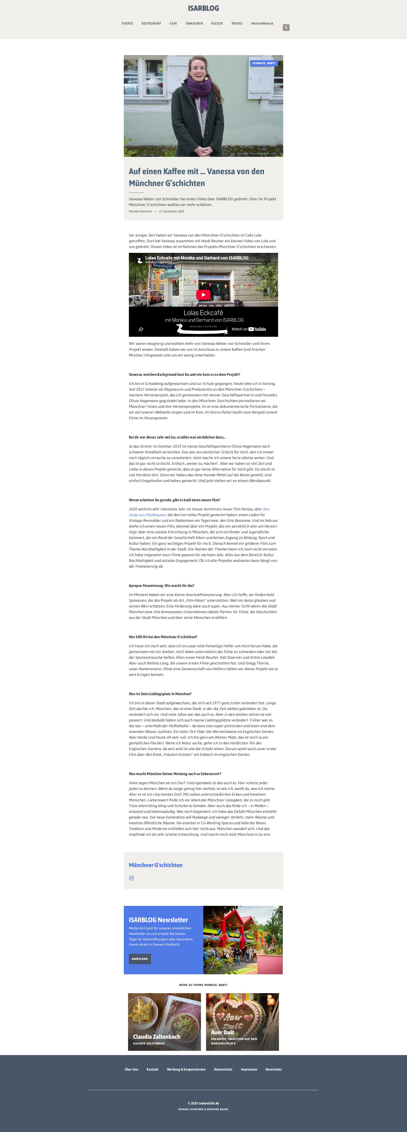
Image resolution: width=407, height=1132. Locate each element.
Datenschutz (223, 1069)
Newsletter (274, 1069)
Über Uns (131, 1069)
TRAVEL (237, 23)
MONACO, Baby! (264, 63)
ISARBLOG (203, 8)
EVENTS (127, 23)
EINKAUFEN (194, 23)
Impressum (249, 1069)
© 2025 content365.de (203, 1103)
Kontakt (152, 1069)
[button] (286, 27)
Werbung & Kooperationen (186, 1069)
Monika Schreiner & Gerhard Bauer (203, 1109)
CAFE (173, 23)
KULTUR (217, 23)
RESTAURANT (151, 23)
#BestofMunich (262, 23)
